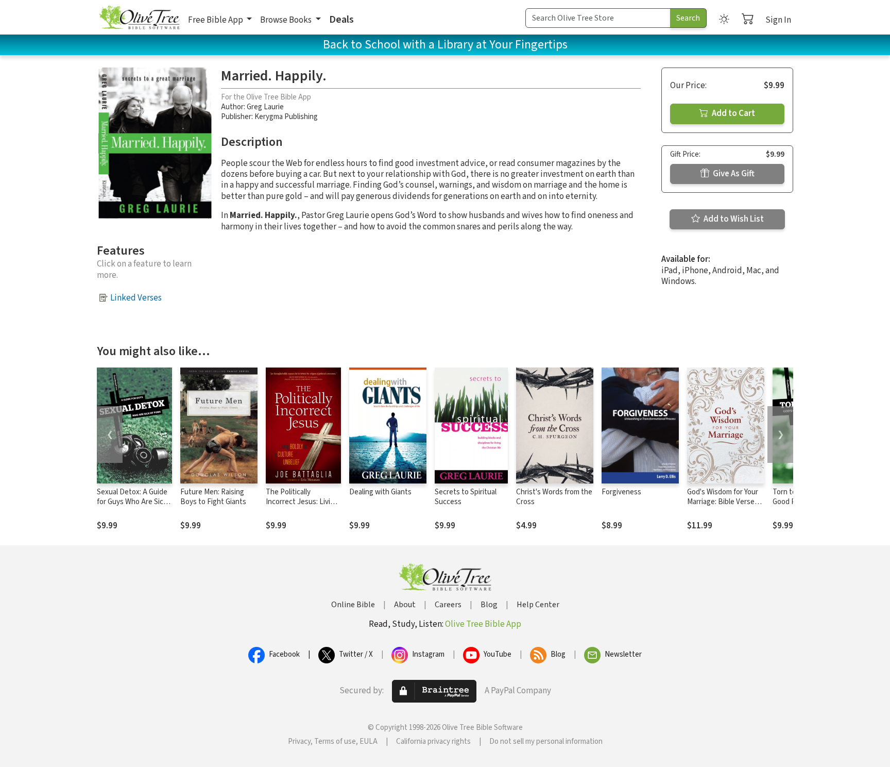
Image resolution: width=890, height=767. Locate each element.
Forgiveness (621, 492)
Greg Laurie (265, 107)
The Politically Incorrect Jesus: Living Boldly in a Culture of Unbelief (302, 507)
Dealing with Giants (380, 492)
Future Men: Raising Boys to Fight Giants (213, 497)
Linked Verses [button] (136, 298)
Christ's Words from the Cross (554, 497)
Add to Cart (732, 113)
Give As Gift (733, 174)
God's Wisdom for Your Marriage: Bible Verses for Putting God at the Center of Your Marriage (725, 507)
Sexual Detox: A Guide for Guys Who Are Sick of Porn (132, 502)
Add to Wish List (733, 219)
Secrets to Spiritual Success (466, 497)
